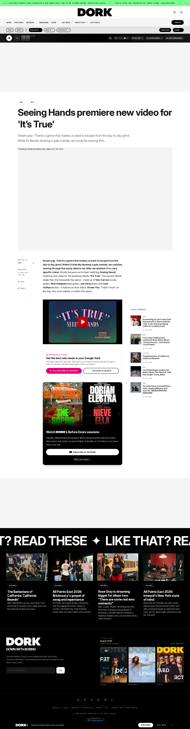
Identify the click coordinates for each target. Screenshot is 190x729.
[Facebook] (85, 700)
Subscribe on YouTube (84, 452)
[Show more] (172, 725)
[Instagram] (78, 700)
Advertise (56, 707)
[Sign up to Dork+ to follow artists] (33, 263)
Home (21, 102)
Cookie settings (131, 707)
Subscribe (146, 725)
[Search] (181, 12)
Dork (20, 263)
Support (65, 707)
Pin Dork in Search (101, 371)
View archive (177, 644)
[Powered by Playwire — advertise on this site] (95, 720)
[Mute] (116, 38)
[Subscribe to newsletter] (60, 670)
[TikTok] (112, 700)
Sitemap (114, 707)
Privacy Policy (88, 707)
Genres (99, 707)
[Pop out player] (110, 38)
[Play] (9, 38)
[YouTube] (98, 700)
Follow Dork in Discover (64, 371)
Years (106, 707)
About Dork (75, 707)
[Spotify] (105, 700)
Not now (161, 725)
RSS (121, 707)
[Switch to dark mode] (174, 12)
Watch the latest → (82, 459)
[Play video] (82, 322)
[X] (92, 700)
